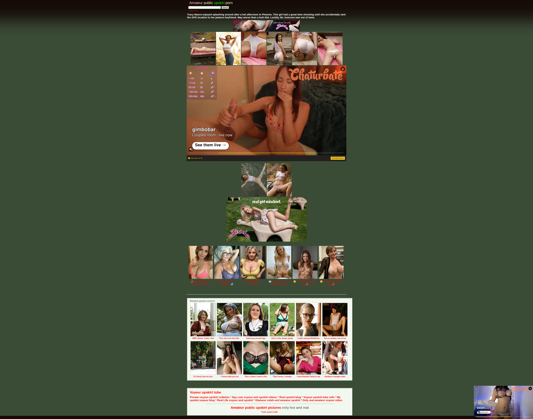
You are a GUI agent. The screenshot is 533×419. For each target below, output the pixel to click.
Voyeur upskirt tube (205, 392)
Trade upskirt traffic (269, 412)
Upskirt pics (193, 11)
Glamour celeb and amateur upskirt (278, 400)
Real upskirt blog (290, 397)
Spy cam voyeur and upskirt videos (254, 397)
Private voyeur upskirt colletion (210, 397)
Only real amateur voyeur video (322, 400)
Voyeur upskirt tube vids (319, 397)
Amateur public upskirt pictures (256, 407)
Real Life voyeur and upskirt (235, 400)
